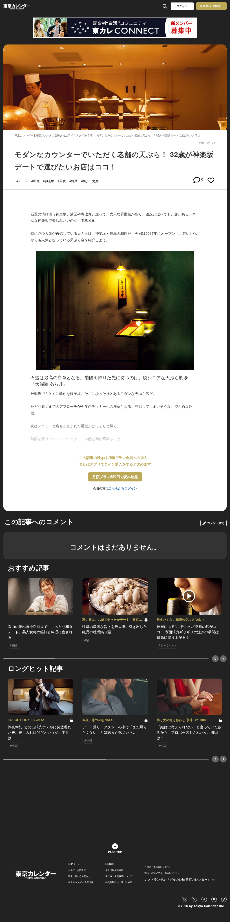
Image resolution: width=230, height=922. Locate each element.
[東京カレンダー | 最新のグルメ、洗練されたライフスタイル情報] (23, 6)
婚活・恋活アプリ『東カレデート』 (162, 873)
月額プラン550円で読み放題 (115, 476)
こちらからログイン (123, 488)
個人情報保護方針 (114, 870)
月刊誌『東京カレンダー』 (157, 867)
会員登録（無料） (211, 6)
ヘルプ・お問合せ (77, 870)
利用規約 (109, 864)
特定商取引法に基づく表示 (118, 882)
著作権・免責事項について (118, 876)
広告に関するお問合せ (79, 876)
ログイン (182, 6)
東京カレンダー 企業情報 (80, 882)
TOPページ (74, 864)
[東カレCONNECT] (115, 28)
